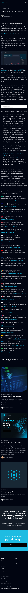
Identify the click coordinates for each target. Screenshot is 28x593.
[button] (25, 2)
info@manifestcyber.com (19, 200)
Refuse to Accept (17, 70)
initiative (17, 157)
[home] (5, 2)
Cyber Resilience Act (18, 91)
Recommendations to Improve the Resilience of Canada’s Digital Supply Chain (14, 153)
